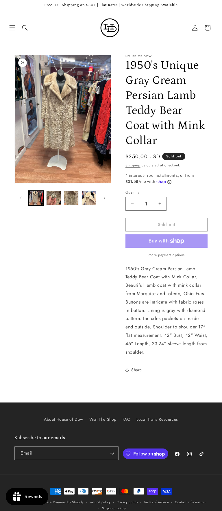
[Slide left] (20, 198)
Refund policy (100, 502)
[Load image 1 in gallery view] (36, 198)
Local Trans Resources (157, 419)
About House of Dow (63, 419)
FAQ (127, 419)
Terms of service (156, 502)
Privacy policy (127, 502)
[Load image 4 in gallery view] (89, 198)
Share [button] (136, 370)
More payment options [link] (167, 255)
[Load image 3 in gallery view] (71, 198)
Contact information (190, 502)
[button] (12, 27)
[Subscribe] (112, 453)
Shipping (132, 165)
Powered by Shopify (68, 502)
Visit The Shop (102, 419)
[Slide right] (104, 198)
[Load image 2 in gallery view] (53, 198)
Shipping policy (114, 508)
